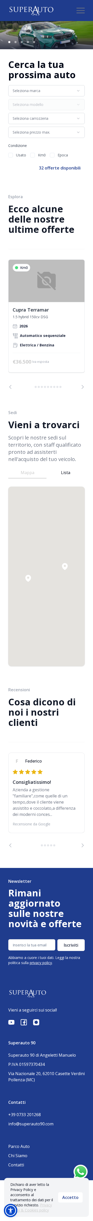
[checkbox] (10, 155)
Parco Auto (19, 1146)
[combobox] (46, 90)
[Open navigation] (80, 10)
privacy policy (41, 962)
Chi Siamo (17, 1155)
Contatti (16, 1165)
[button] (65, 566)
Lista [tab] (65, 472)
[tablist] (46, 472)
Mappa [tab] (27, 472)
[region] (46, 324)
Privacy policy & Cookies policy (31, 1208)
